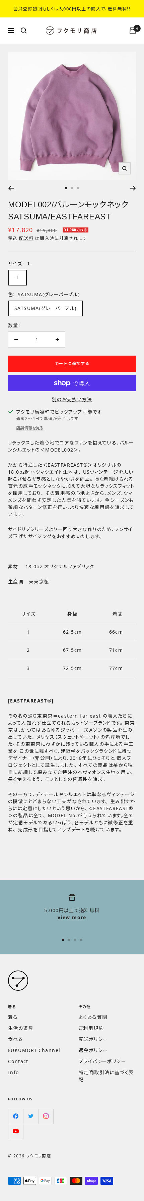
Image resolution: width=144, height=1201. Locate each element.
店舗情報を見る (30, 428)
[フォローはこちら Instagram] (45, 1116)
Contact (18, 1061)
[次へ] (133, 188)
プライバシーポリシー (102, 1061)
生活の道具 (20, 1028)
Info (13, 1072)
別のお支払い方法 (72, 399)
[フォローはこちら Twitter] (30, 1116)
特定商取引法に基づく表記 (106, 1076)
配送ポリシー (93, 1039)
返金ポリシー (93, 1050)
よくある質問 (93, 1017)
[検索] (24, 31)
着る (13, 1017)
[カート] (132, 31)
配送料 (26, 238)
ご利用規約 (91, 1028)
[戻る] (11, 188)
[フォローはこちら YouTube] (15, 1131)
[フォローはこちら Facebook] (15, 1116)
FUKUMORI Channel (34, 1050)
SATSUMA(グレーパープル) (45, 308)
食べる (15, 1039)
